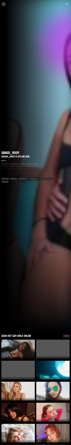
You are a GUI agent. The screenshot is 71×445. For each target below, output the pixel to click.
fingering (14, 179)
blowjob (49, 179)
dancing (42, 179)
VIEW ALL (66, 336)
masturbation (23, 179)
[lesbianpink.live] (3, 4)
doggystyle (33, 179)
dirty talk (5, 182)
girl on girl (5, 179)
